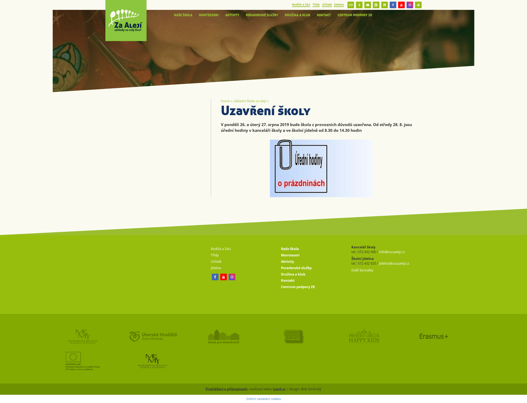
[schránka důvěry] (350, 5)
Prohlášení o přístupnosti (226, 389)
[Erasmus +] (418, 5)
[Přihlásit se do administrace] (523, 399)
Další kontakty (362, 270)
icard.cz (279, 389)
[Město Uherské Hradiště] (158, 336)
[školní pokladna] (359, 5)
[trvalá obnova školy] (298, 336)
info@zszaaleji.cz (392, 252)
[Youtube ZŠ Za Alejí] (401, 5)
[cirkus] (368, 336)
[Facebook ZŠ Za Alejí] (393, 5)
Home (225, 101)
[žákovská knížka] (376, 5)
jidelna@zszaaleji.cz (394, 263)
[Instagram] (410, 5)
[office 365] (367, 5)
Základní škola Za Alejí (249, 101)
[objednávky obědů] (384, 5)
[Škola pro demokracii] (228, 336)
